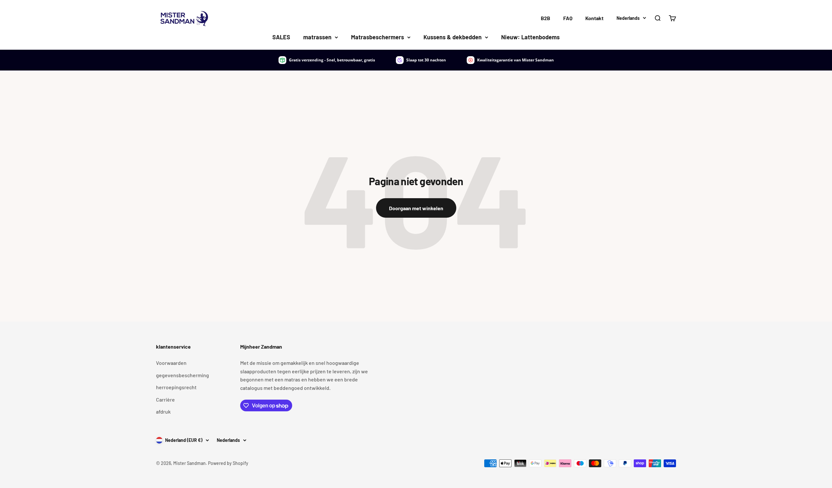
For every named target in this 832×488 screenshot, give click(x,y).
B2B (545, 18)
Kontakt (594, 18)
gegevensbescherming (182, 375)
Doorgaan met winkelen (416, 208)
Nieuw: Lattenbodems (530, 37)
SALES (281, 37)
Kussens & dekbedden (452, 37)
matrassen (317, 37)
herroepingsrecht (176, 387)
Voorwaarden (171, 363)
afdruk (163, 411)
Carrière (165, 399)
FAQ (567, 18)
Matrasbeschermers (377, 37)
